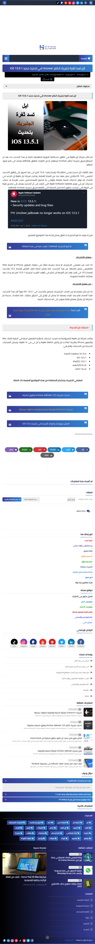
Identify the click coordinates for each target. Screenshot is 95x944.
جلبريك (34, 74)
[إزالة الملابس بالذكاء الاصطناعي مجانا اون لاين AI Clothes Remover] (88, 857)
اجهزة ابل (76, 822)
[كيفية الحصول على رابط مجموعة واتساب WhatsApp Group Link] (88, 870)
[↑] (47, 937)
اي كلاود (63, 827)
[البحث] (4, 3)
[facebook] (85, 3)
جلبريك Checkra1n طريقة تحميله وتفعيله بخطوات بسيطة (58, 712)
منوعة (17, 833)
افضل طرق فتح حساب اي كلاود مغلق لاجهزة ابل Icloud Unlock (56, 738)
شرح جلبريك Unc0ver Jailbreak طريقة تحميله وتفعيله (60, 751)
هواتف (51, 838)
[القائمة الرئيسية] (5, 58)
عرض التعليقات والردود (11, 499)
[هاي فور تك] (47, 47)
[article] (26, 469)
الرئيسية (84, 58)
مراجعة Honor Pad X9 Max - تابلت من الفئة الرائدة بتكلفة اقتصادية (26, 878)
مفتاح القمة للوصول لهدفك (82, 612)
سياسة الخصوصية (82, 905)
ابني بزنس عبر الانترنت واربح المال (77, 666)
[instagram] (73, 3)
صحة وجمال (55, 833)
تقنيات (17, 827)
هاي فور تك (69, 940)
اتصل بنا (86, 929)
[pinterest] (66, 3)
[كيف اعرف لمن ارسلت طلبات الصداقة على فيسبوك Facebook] (88, 763)
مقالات (29, 833)
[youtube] (69, 3)
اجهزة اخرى (61, 822)
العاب (87, 827)
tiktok (87, 696)
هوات (63, 838)
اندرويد (75, 827)
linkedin (86, 690)
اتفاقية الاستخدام (83, 911)
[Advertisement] (47, 26)
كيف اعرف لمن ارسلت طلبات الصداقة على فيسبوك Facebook (57, 763)
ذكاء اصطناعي (71, 833)
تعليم (28, 827)
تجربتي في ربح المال (81, 660)
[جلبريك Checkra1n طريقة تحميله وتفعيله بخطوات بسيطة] (88, 712)
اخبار (40, 74)
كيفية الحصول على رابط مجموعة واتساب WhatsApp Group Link (68, 872)
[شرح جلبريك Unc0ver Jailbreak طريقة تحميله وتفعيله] (88, 750)
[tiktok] (58, 3)
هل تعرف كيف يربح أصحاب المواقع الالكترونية (72, 672)
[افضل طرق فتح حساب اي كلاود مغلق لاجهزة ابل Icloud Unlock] (88, 737)
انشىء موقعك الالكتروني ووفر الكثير (75, 678)
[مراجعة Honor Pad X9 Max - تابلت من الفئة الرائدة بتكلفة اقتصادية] (24, 864)
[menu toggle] (91, 3)
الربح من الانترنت (35, 822)
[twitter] (77, 3)
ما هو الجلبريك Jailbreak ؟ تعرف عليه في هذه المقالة (47, 246)
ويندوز (40, 838)
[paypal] (62, 3)
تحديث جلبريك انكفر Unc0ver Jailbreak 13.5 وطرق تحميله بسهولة (54, 725)
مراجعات (41, 833)
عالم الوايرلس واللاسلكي (80, 684)
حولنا (87, 917)
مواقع (86, 838)
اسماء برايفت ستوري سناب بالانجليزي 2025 (66, 885)
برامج (52, 827)
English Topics (26, 838)
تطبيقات (40, 827)
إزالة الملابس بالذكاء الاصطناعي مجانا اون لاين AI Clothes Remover (66, 859)
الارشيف (86, 923)
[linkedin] (81, 3)
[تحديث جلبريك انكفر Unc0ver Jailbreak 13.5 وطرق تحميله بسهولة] (88, 725)
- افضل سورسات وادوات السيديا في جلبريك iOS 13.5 (47, 424)
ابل (46, 74)
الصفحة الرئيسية (56, 74)
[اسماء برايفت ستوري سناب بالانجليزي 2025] (88, 883)
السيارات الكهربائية (16, 822)
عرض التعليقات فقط (30, 499)
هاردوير (74, 838)
